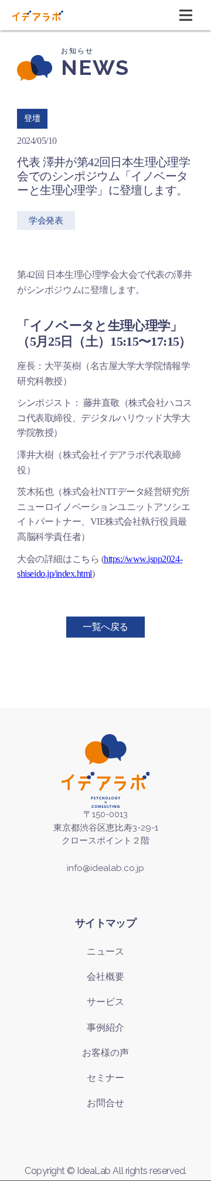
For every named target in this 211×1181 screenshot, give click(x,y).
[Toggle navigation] (185, 15)
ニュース (105, 951)
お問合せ (105, 1102)
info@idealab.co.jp (105, 868)
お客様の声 (105, 1052)
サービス (105, 1001)
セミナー (105, 1077)
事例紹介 (105, 1027)
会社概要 (105, 976)
